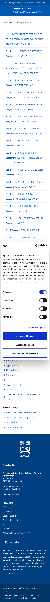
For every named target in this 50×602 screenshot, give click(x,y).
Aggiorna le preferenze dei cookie (18, 532)
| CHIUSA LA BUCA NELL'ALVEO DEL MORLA (22, 196)
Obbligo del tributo (11, 515)
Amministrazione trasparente (34, 2)
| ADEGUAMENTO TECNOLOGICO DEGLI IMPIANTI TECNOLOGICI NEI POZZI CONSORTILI (24, 39)
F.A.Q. (5, 524)
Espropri (9, 380)
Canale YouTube (12, 494)
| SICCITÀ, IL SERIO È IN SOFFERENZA (22, 143)
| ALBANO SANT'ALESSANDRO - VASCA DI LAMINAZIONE (24, 119)
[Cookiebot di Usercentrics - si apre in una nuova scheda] (35, 246)
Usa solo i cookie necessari (25, 354)
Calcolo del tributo (11, 520)
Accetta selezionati (25, 345)
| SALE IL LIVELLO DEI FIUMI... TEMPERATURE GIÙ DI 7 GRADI (24, 131)
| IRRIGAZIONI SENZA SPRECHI (22, 208)
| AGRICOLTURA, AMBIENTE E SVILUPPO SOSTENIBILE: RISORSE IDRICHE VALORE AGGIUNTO (24, 68)
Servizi (23, 595)
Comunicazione (33, 595)
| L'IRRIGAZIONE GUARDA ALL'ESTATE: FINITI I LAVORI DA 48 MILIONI (24, 157)
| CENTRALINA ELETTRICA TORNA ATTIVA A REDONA (22, 240)
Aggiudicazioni (12, 365)
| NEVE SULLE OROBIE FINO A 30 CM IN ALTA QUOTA (24, 184)
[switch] (43, 300)
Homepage (7, 22)
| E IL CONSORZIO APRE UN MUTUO (24, 221)
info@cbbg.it (14, 489)
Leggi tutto (8, 574)
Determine (10, 375)
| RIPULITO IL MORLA (22, 230)
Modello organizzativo (21, 598)
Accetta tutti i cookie (25, 336)
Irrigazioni (6, 598)
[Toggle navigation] (6, 10)
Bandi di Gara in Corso (16, 360)
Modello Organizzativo (13, 2)
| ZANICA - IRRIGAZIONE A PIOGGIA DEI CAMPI (23, 83)
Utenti (16, 595)
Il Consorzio (7, 595)
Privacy (6, 528)
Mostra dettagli (35, 327)
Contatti (34, 598)
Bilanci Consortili (13, 385)
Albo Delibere (12, 370)
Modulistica (8, 511)
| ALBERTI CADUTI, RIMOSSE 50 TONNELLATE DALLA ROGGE (24, 95)
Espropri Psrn (12, 389)
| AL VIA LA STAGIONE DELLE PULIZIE (24, 172)
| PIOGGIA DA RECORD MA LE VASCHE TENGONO (24, 107)
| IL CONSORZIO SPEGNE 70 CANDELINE (24, 53)
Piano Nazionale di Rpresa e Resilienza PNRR (23, 397)
